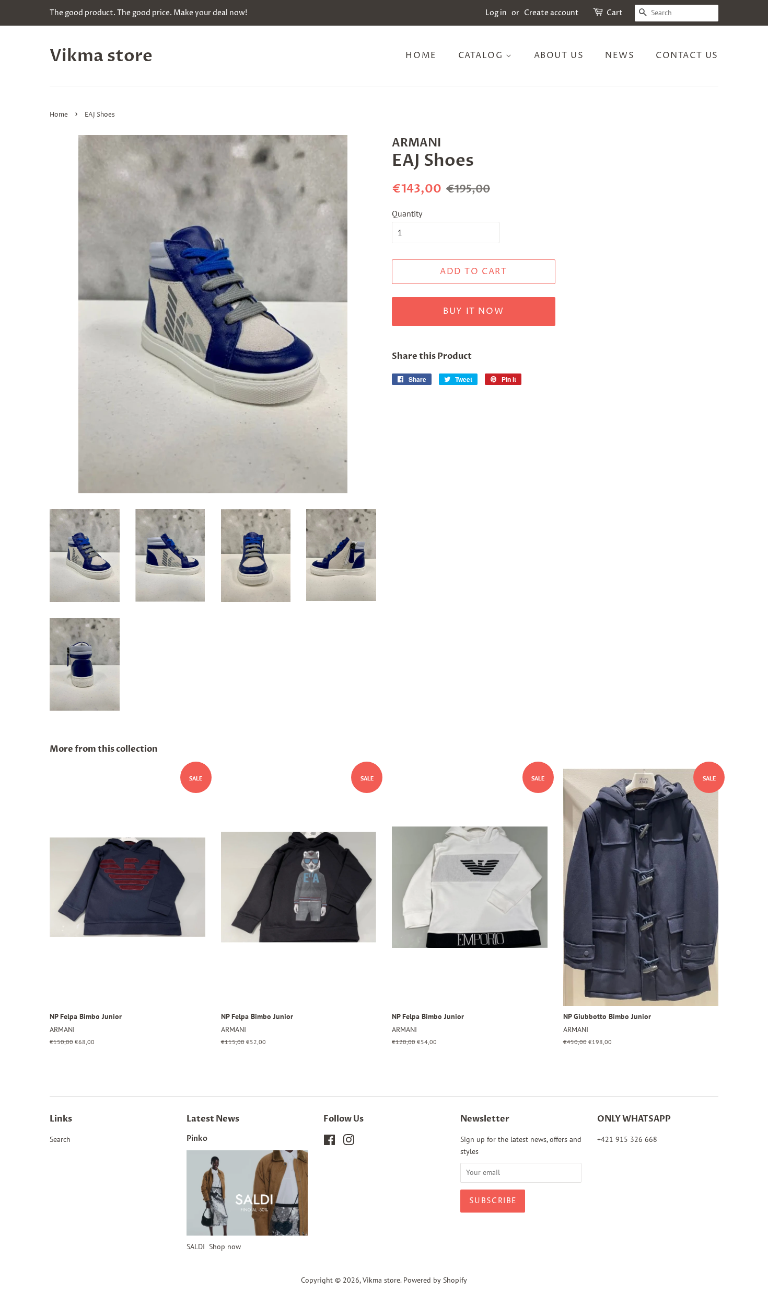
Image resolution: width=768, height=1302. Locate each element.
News (619, 55)
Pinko (197, 1139)
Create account (551, 13)
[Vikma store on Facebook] (329, 1142)
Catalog (482, 55)
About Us (559, 55)
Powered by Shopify (435, 1280)
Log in (496, 13)
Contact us (687, 55)
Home (420, 55)
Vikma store (101, 56)
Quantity (407, 213)
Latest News (213, 1119)
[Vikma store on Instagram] (348, 1142)
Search (60, 1139)
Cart (615, 13)
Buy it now (473, 311)
